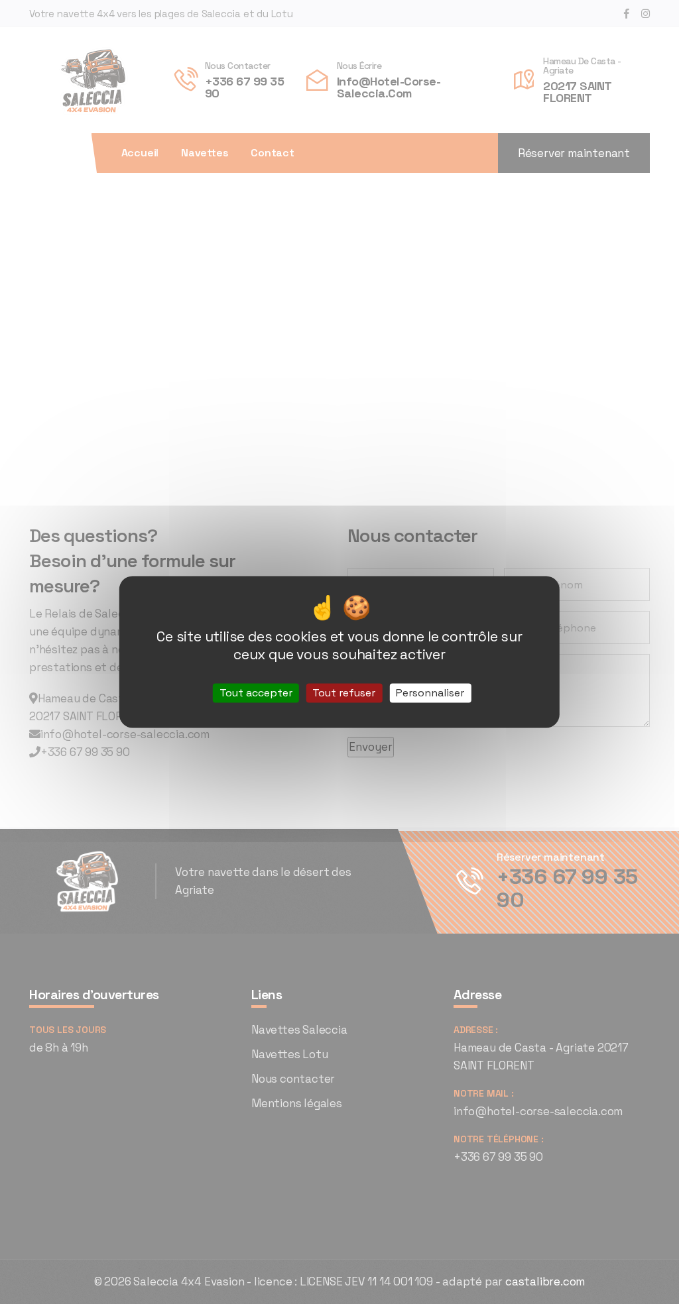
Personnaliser (430, 693)
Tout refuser (343, 693)
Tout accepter (255, 693)
